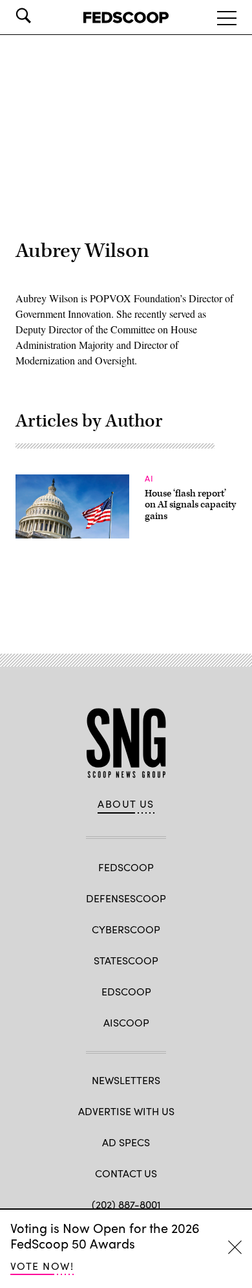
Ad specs (126, 1142)
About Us (126, 803)
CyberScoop (126, 929)
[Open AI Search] (41, 15)
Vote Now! (42, 1265)
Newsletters (126, 1080)
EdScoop (126, 991)
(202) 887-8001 (126, 1204)
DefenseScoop (126, 898)
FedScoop (126, 867)
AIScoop (126, 1022)
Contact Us (126, 1173)
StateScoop (126, 960)
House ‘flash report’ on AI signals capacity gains (190, 504)
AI (149, 478)
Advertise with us (126, 1111)
